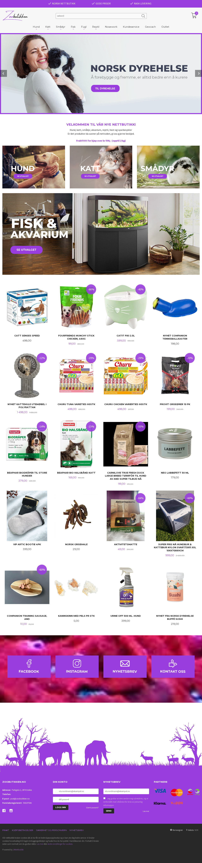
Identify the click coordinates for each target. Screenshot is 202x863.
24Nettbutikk (18, 849)
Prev (3, 73)
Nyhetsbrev (77, 830)
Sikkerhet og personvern (51, 830)
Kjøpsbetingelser (22, 830)
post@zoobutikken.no (20, 798)
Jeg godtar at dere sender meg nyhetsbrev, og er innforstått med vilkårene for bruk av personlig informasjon (125, 802)
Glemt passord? (92, 807)
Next (198, 73)
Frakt (5, 830)
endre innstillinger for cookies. (60, 844)
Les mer (146, 811)
